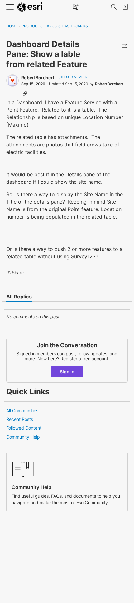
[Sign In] (125, 7)
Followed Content (23, 427)
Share (15, 273)
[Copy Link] (25, 93)
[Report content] (124, 46)
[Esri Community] (30, 7)
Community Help (23, 437)
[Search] (113, 7)
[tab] (19, 296)
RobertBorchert (37, 77)
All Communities (22, 410)
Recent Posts (19, 419)
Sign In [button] (67, 371)
